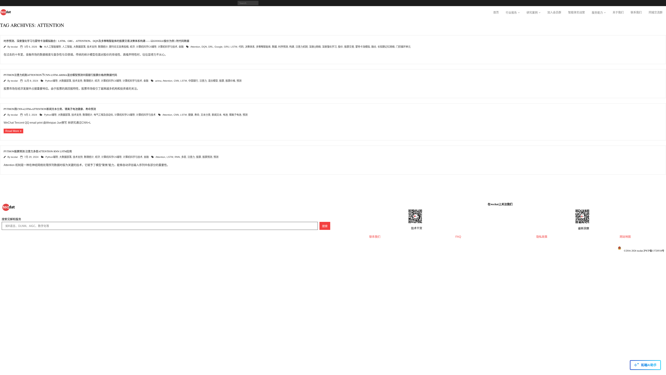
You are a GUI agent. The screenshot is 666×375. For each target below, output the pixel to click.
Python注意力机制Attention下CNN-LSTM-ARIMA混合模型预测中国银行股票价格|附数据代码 (60, 75)
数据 (274, 46)
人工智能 (67, 46)
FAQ (458, 236)
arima (158, 80)
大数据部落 (79, 46)
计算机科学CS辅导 (146, 46)
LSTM (234, 46)
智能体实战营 (576, 12)
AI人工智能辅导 (52, 46)
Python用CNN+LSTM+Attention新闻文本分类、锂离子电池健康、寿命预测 (50, 109)
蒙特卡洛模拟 (362, 46)
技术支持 (92, 46)
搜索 (325, 226)
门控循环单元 (403, 46)
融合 (373, 46)
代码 (241, 46)
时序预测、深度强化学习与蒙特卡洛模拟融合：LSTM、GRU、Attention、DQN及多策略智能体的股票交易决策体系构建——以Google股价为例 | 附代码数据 (96, 41)
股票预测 (207, 157)
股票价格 (230, 80)
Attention (195, 46)
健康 (190, 114)
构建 (291, 46)
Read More (12, 131)
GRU (226, 46)
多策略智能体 (263, 46)
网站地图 (625, 236)
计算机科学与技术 (167, 46)
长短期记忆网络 (386, 46)
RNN (177, 157)
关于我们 (618, 12)
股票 (221, 80)
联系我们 (636, 12)
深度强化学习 (329, 46)
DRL (210, 46)
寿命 (196, 114)
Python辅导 (51, 80)
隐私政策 (541, 236)
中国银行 (193, 80)
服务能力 (597, 12)
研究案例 (532, 12)
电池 (225, 114)
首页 (496, 12)
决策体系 (250, 46)
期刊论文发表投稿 (119, 46)
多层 (183, 157)
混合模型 (213, 80)
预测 (239, 80)
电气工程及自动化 (103, 114)
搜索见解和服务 (11, 219)
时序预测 (283, 46)
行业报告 (511, 12)
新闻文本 (216, 114)
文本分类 (205, 114)
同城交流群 (656, 12)
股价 (340, 46)
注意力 (203, 80)
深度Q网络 (315, 46)
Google (219, 46)
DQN (204, 46)
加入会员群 (554, 12)
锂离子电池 (235, 114)
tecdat (14, 46)
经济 (132, 46)
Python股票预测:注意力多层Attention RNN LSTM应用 (38, 151)
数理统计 (103, 46)
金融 (181, 46)
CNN (176, 80)
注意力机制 (302, 46)
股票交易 (349, 46)
